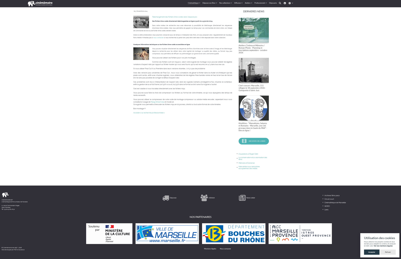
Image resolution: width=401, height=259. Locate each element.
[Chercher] (280, 3)
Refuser (388, 252)
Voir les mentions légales (383, 246)
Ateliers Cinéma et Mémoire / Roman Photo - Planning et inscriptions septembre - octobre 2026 (253, 49)
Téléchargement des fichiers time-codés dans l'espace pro (174, 17)
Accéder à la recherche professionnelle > (149, 113)
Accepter (371, 252)
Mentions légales (210, 249)
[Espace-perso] (285, 3)
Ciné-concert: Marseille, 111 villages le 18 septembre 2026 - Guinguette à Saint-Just (252, 87)
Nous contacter (225, 249)
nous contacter (158, 37)
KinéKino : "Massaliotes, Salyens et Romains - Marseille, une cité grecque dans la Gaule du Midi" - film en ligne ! (253, 127)
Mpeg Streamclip (157, 102)
